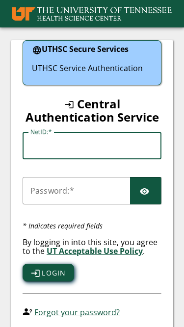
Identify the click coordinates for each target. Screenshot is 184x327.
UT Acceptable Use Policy (95, 251)
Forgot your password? (77, 312)
